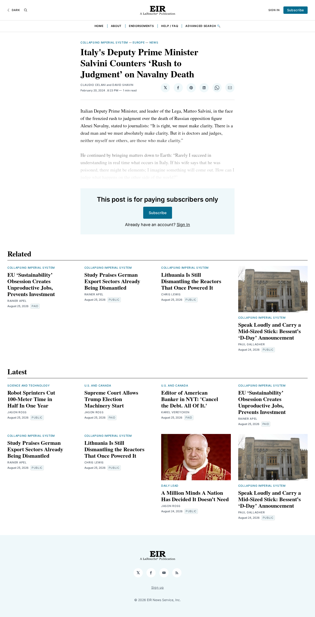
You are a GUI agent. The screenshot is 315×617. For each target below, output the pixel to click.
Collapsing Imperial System (104, 42)
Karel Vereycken (175, 412)
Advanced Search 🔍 (202, 26)
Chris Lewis (171, 294)
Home (99, 26)
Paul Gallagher (251, 344)
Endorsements (141, 26)
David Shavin (122, 85)
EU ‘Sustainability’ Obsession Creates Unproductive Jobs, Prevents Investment (31, 284)
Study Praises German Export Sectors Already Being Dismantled (112, 281)
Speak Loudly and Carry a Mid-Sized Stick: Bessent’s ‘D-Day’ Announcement (269, 330)
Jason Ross (17, 412)
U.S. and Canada (97, 385)
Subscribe (295, 10)
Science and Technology (28, 385)
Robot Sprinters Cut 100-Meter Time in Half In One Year (31, 398)
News (153, 42)
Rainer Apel (17, 301)
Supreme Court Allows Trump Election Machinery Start (111, 398)
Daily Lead (169, 485)
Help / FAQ (169, 26)
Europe (139, 42)
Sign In (274, 10)
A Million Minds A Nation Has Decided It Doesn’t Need (195, 496)
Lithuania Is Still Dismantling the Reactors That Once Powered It (191, 281)
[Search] (25, 10)
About (116, 26)
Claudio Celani (93, 85)
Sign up (157, 587)
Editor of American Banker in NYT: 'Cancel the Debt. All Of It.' (189, 398)
